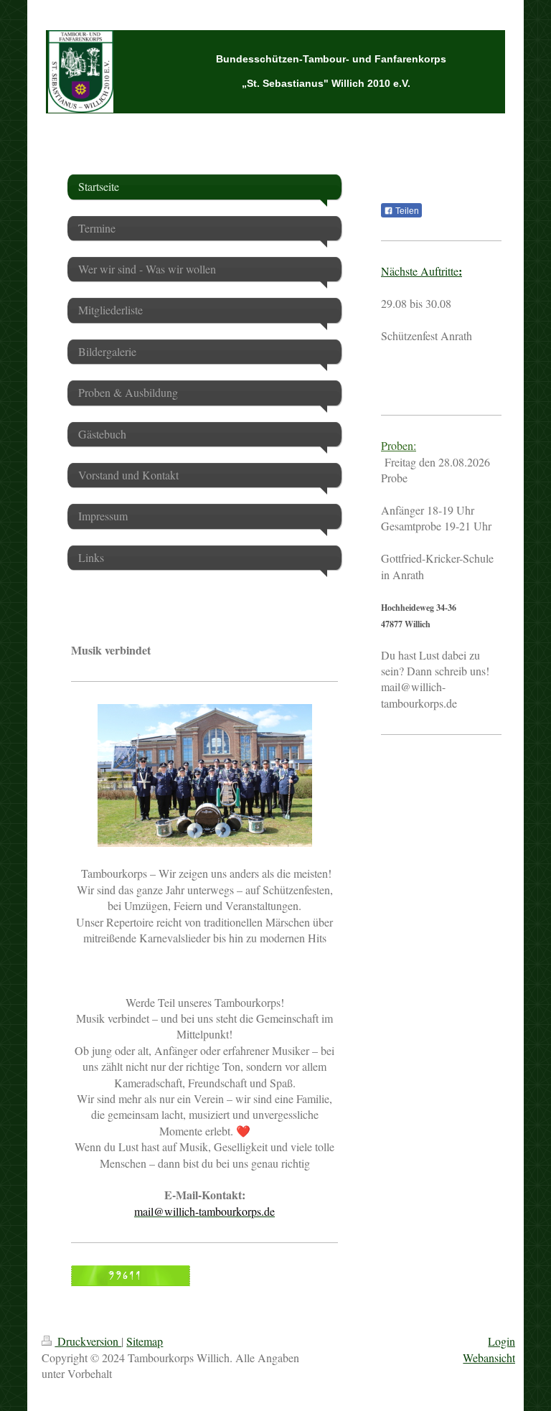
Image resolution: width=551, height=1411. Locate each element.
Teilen (406, 211)
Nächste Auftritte (421, 270)
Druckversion (88, 1341)
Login (501, 1341)
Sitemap (144, 1341)
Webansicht (489, 1357)
